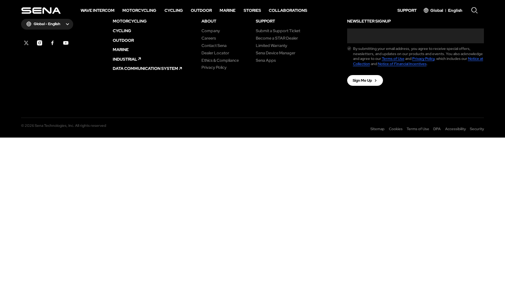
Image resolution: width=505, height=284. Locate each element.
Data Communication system (145, 68)
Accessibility (455, 128)
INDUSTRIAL (125, 59)
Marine (121, 49)
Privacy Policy (214, 67)
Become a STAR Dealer (277, 38)
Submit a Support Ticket (278, 30)
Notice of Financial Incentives (402, 63)
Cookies (396, 128)
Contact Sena (214, 45)
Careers (208, 38)
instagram (39, 43)
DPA (437, 128)
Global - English (47, 23)
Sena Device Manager (275, 53)
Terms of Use (393, 58)
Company (210, 30)
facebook (52, 43)
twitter (26, 43)
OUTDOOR (123, 40)
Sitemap (377, 128)
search (474, 10)
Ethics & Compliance (220, 60)
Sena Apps (266, 60)
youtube (66, 43)
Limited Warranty (271, 45)
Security (477, 128)
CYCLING (122, 30)
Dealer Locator (215, 53)
